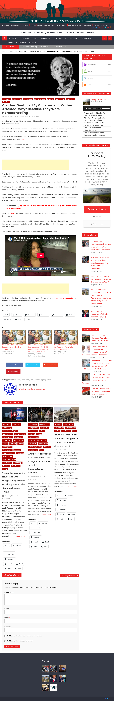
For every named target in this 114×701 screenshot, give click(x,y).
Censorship (16, 424)
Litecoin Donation (61, 25)
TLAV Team (25, 38)
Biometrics (6, 424)
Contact (33, 25)
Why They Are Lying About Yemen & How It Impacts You (44, 47)
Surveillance (7, 463)
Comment (9, 592)
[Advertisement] (35, 165)
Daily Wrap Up (7, 434)
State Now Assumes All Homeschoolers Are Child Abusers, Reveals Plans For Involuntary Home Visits (38, 348)
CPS (18, 380)
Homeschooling (36, 380)
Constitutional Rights (10, 431)
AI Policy (32, 42)
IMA (35, 38)
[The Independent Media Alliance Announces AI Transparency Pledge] (53, 687)
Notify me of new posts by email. (20, 641)
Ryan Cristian (7, 456)
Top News (12, 38)
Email (7, 618)
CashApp (96, 25)
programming (47, 380)
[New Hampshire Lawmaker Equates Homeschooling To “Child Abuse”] (14, 337)
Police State (70, 99)
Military (5, 444)
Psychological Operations (11, 450)
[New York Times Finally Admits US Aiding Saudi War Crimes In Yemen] (66, 414)
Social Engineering (9, 460)
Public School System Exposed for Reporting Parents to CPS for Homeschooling (66, 347)
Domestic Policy (39, 99)
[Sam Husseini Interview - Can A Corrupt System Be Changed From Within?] (62, 669)
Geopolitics (18, 437)
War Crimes (16, 466)
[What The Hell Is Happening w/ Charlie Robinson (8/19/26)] (53, 678)
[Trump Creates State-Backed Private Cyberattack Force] (45, 687)
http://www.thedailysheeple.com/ (32, 389)
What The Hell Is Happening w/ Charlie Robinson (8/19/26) (99, 314)
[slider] (106, 108)
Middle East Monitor (60, 449)
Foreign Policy (7, 437)
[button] (104, 38)
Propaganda (7, 447)
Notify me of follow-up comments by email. (24, 636)
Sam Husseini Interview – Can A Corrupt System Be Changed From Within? (101, 279)
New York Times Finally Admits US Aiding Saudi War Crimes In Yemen (66, 438)
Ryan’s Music (105, 25)
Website (7, 627)
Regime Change (8, 453)
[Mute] (103, 108)
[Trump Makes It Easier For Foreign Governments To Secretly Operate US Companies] (62, 678)
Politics (20, 444)
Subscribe (73, 38)
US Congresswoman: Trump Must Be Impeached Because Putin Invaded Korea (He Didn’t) (70, 575)
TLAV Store (86, 38)
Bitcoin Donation (49, 25)
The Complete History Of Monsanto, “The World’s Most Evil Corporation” (101, 391)
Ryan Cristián (6, 499)
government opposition (65, 298)
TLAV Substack (61, 38)
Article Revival (17, 99)
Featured (50, 99)
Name (7, 609)
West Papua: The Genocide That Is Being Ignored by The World (101, 338)
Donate (39, 25)
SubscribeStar (87, 25)
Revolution (20, 453)
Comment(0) (35, 117)
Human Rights (19, 440)
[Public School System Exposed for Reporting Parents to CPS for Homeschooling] (66, 337)
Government (60, 99)
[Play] (86, 108)
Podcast (13, 444)
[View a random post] (110, 38)
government (24, 380)
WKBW (22, 139)
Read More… (21, 536)
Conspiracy (28, 99)
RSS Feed (22, 42)
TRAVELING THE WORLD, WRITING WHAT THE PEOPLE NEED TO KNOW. (57, 32)
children (13, 380)
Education (6, 99)
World (5, 469)
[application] (96, 108)
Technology (18, 463)
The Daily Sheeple (22, 117)
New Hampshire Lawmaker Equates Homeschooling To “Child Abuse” (12, 347)
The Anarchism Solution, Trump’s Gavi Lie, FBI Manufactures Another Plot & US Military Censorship (100, 263)
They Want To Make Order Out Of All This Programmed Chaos (13, 575)
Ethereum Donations (74, 25)
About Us (25, 25)
